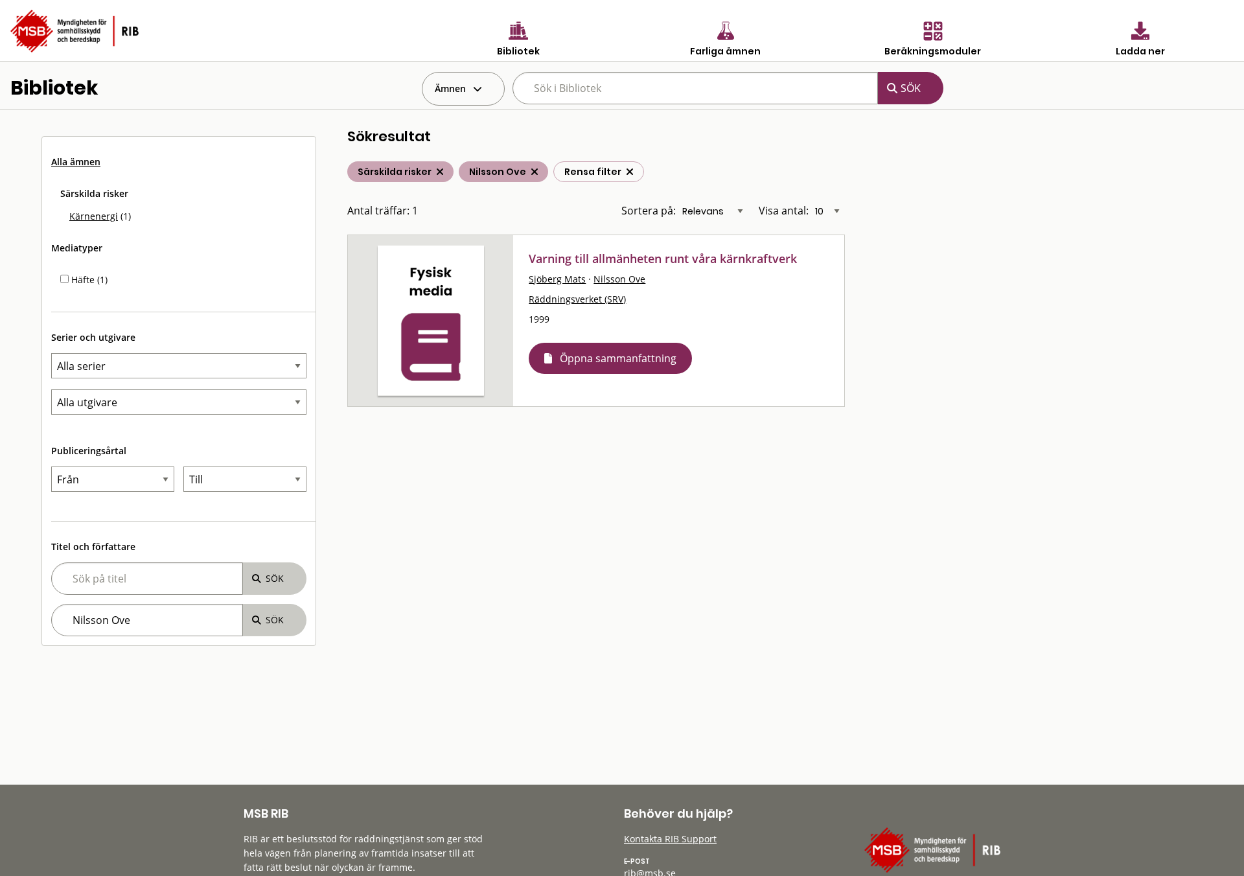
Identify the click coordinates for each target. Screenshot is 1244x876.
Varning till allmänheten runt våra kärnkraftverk (663, 258)
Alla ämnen (75, 162)
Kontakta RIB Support (670, 839)
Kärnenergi (93, 216)
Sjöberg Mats (557, 279)
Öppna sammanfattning (618, 358)
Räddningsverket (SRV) (577, 299)
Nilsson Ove (619, 279)
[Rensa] (630, 172)
